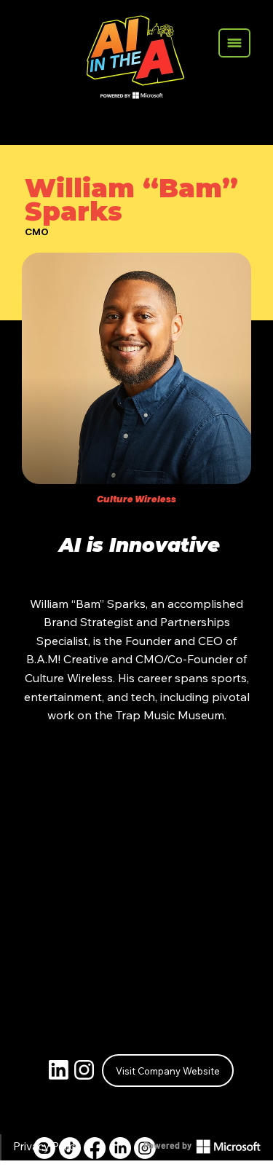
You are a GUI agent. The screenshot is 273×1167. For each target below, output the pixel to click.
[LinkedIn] (120, 1148)
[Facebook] (95, 1148)
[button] (234, 43)
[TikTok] (70, 1148)
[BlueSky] (44, 1148)
